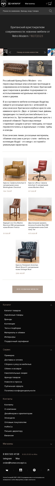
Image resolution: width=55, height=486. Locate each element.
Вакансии (9, 435)
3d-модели (9, 418)
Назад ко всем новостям (27, 52)
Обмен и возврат (12, 368)
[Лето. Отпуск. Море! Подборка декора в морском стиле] (51, 52)
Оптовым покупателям (15, 422)
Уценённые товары (13, 315)
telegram (7, 458)
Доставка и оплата (13, 360)
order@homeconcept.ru (14, 463)
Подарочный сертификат (16, 341)
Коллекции (9, 323)
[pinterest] (34, 470)
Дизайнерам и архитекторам (18, 413)
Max (18, 458)
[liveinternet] (48, 470)
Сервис (7, 349)
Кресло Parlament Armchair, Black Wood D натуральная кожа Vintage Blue (27, 267)
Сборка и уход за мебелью (17, 364)
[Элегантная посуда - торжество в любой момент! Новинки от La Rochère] (3, 52)
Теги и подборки (12, 328)
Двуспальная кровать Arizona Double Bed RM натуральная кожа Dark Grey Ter (38, 226)
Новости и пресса (13, 382)
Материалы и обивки (14, 332)
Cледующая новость (45, 52)
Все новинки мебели (27, 289)
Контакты (7, 399)
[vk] (7, 470)
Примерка (9, 355)
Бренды (8, 319)
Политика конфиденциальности (19, 390)
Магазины (30, 3)
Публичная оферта (13, 386)
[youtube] (21, 470)
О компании (10, 409)
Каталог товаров (12, 310)
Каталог (7, 304)
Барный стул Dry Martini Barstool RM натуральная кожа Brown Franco (13, 225)
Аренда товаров (12, 377)
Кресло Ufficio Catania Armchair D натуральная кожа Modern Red (38, 185)
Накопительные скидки (15, 373)
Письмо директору (13, 431)
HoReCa (8, 426)
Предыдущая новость (10, 52)
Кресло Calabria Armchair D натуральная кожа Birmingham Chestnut (14, 185)
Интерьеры (9, 337)
